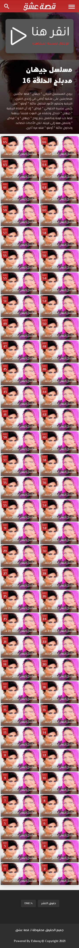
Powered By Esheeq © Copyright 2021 (39, 941)
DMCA (28, 903)
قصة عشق (22, 930)
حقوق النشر (48, 903)
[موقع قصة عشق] (39, 6)
